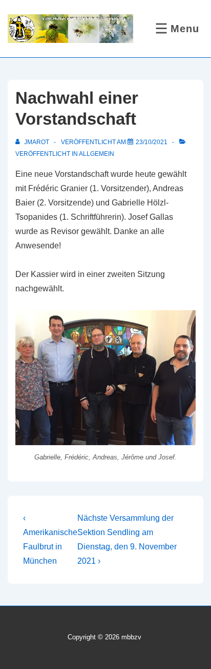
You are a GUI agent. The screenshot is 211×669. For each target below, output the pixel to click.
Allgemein (96, 153)
